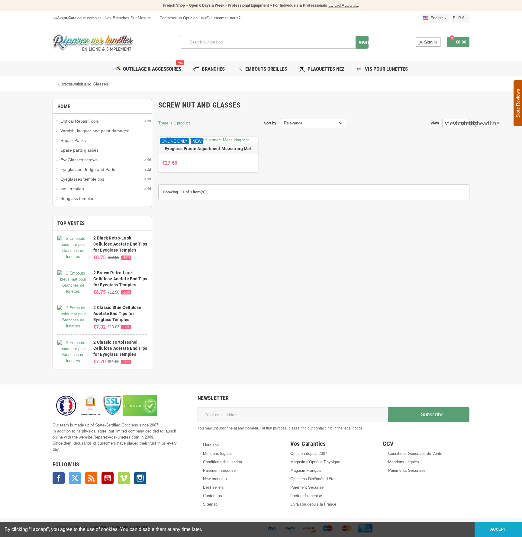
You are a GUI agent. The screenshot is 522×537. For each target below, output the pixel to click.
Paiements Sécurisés (407, 470)
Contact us (212, 496)
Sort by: (271, 123)
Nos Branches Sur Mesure (128, 18)
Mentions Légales (403, 462)
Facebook (59, 478)
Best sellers (213, 487)
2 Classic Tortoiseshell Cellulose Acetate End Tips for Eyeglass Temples (120, 348)
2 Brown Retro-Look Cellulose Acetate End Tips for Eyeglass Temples (120, 278)
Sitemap (210, 504)
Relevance (293, 123)
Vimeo (124, 478)
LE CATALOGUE (343, 5)
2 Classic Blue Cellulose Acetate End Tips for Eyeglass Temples (117, 313)
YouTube (108, 478)
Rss (91, 478)
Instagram (140, 478)
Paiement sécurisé (219, 470)
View (434, 123)
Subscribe (431, 414)
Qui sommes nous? (220, 18)
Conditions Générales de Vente (415, 453)
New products (215, 479)
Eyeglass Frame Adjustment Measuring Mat (208, 148)
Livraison (211, 445)
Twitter (75, 478)
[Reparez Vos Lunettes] (93, 41)
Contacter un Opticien (178, 18)
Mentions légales (218, 453)
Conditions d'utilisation (222, 462)
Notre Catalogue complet (77, 18)
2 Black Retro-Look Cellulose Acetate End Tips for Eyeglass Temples (120, 244)
